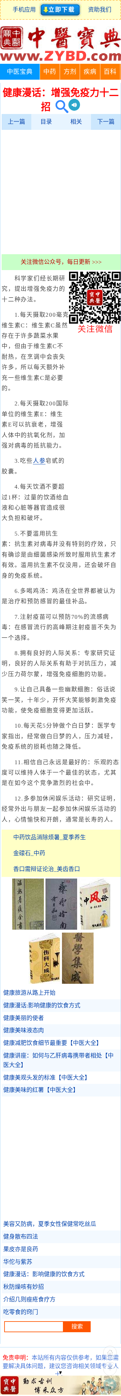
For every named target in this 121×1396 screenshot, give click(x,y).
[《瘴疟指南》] (61, 928)
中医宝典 (20, 71)
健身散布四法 (20, 1236)
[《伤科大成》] (44, 982)
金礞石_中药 (29, 853)
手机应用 (26, 9)
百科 (110, 71)
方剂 (70, 71)
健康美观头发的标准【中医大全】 (46, 1077)
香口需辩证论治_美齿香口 (46, 869)
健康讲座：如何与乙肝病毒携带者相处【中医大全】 (58, 1060)
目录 (46, 122)
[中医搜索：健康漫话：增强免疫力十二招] (59, 106)
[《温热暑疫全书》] (28, 928)
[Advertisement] (60, 192)
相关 (76, 122)
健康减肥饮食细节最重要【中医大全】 (52, 1043)
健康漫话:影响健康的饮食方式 (41, 1005)
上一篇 (16, 122)
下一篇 (106, 122)
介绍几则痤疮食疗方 (29, 1299)
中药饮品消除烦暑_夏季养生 (49, 837)
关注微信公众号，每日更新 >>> (61, 262)
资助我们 (99, 9)
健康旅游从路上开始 (29, 993)
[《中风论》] (94, 928)
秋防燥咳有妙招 (23, 1287)
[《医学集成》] (78, 982)
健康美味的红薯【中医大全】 (41, 1090)
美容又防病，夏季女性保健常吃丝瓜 (49, 1224)
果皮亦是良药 (20, 1249)
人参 (39, 461)
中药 (49, 71)
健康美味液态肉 (23, 1030)
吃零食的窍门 (20, 1312)
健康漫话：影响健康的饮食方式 (44, 1274)
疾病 (90, 71)
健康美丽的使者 (23, 1018)
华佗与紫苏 (17, 1262)
